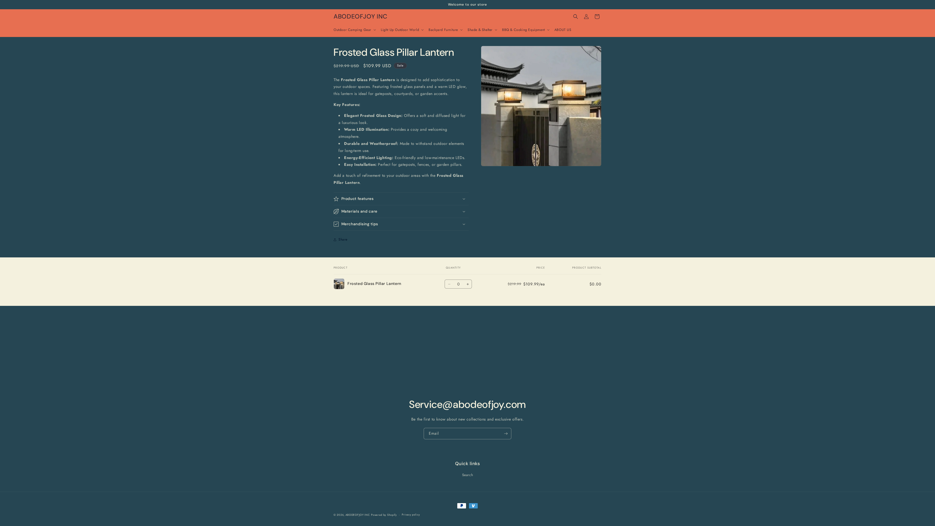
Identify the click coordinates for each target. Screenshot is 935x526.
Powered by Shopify (384, 515)
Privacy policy (411, 515)
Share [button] (342, 239)
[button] (354, 30)
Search (467, 474)
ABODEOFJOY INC (358, 515)
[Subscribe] (505, 433)
